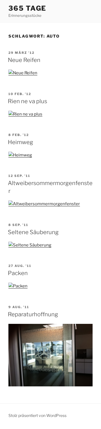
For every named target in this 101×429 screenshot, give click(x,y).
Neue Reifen (24, 60)
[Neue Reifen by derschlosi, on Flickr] (22, 72)
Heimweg (20, 142)
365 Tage (27, 8)
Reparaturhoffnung (33, 314)
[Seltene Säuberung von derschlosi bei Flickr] (29, 245)
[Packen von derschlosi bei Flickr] (17, 286)
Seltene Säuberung (33, 232)
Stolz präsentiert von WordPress (37, 415)
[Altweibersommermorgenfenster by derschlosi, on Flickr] (44, 203)
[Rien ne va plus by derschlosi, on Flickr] (25, 114)
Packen (18, 273)
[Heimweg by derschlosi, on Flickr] (20, 155)
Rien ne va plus (27, 101)
